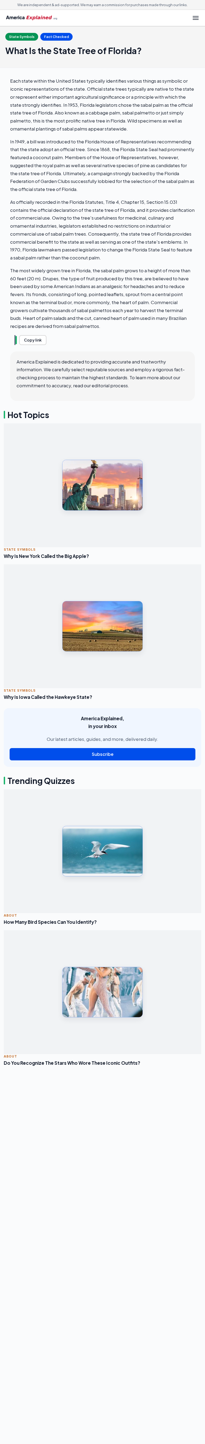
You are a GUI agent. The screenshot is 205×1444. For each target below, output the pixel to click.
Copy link (33, 340)
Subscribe (102, 754)
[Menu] (196, 18)
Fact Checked (56, 37)
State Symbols (21, 37)
